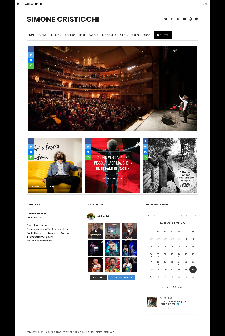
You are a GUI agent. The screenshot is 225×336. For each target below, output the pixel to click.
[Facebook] (178, 19)
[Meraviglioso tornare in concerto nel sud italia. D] (112, 264)
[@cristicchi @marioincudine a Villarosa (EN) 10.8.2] (112, 248)
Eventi (42, 35)
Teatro (70, 35)
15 (186, 254)
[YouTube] (184, 19)
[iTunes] (196, 19)
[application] (112, 4)
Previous (32, 88)
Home (31, 35)
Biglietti (163, 35)
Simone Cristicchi (63, 19)
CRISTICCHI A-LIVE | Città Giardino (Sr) (174, 302)
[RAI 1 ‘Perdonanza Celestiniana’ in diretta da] (129, 231)
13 (172, 254)
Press (136, 35)
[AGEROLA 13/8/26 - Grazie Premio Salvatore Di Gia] (95, 264)
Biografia (109, 35)
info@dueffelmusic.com (40, 236)
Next (193, 88)
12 (165, 254)
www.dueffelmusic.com (39, 240)
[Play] (18, 4)
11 (158, 254)
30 (193, 269)
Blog (146, 35)
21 (179, 262)
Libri (82, 35)
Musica (56, 35)
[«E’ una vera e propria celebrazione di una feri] (112, 231)
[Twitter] (166, 19)
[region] (112, 88)
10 (151, 254)
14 (179, 254)
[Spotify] (190, 19)
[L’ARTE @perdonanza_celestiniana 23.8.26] (95, 231)
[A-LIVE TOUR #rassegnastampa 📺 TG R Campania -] (95, 248)
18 (158, 262)
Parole (94, 35)
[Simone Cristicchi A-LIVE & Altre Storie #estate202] (129, 248)
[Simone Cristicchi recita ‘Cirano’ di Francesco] (129, 264)
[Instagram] (172, 19)
